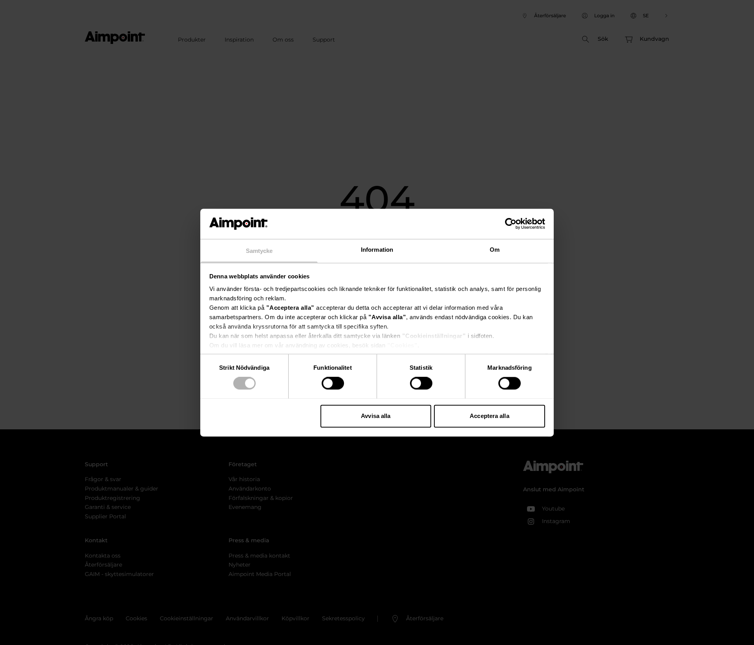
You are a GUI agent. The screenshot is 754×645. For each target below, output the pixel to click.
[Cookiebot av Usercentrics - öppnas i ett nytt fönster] (510, 223)
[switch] (333, 383)
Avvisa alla (375, 415)
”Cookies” (402, 345)
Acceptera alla (489, 415)
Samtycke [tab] (259, 250)
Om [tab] (495, 249)
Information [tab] (377, 249)
